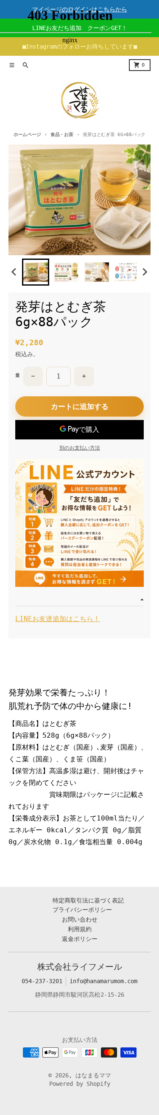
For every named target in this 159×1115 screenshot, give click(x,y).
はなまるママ (93, 1075)
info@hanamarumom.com (103, 981)
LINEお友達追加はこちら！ (57, 619)
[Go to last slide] (14, 272)
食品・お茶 (61, 134)
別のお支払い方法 (79, 448)
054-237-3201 (42, 981)
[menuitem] (35, 272)
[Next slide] (145, 272)
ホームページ (27, 134)
